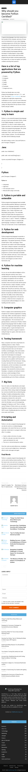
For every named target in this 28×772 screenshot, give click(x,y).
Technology (4, 8)
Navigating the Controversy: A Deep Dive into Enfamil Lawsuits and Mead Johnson (12, 675)
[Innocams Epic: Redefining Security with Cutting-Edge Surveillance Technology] (5, 527)
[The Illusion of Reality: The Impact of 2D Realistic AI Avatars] (5, 560)
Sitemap (16, 767)
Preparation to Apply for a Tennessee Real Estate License (14, 663)
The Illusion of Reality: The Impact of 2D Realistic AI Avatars (18, 560)
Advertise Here (12, 765)
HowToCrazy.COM (12, 770)
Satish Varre (6, 19)
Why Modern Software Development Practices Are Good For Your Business (20, 487)
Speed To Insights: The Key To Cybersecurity (7, 486)
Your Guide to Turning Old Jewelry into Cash (12, 651)
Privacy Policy (20, 765)
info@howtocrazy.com (17, 712)
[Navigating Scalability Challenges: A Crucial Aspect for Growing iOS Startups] (5, 551)
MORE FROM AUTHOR (19, 513)
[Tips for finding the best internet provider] (5, 534)
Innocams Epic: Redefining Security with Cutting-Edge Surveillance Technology (18, 527)
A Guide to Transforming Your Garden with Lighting (14, 669)
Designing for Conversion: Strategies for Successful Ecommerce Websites (11, 626)
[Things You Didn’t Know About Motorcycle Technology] (5, 519)
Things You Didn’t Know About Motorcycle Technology (17, 519)
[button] (26, 2)
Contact (11, 767)
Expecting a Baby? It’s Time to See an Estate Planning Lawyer (12, 632)
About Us (6, 765)
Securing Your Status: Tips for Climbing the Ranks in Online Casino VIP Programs (14, 639)
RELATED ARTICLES (8, 513)
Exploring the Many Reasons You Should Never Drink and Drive (13, 645)
